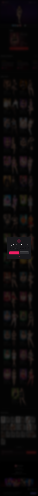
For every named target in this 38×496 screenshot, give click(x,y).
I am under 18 (24, 252)
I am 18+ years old (14, 252)
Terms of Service (23, 255)
